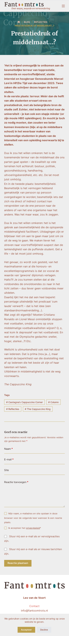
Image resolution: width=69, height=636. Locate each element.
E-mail (9, 459)
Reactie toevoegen (16, 482)
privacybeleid (33, 528)
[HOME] (18, 22)
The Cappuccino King (38, 409)
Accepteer (26, 629)
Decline (44, 629)
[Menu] (63, 5)
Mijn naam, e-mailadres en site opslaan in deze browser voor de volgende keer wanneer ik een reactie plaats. (33, 518)
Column (53, 402)
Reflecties (12, 409)
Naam (8, 448)
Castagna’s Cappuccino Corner (24, 402)
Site (6, 470)
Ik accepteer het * (24, 528)
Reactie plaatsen (18, 563)
